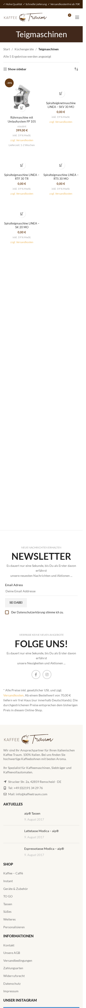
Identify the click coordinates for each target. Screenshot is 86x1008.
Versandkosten (13, 695)
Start (6, 49)
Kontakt (8, 945)
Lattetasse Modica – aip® (41, 831)
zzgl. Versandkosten (21, 140)
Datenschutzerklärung (31, 612)
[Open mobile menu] (77, 17)
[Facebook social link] (36, 674)
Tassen (7, 904)
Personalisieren (14, 927)
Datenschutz (12, 983)
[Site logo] (25, 17)
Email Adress (14, 585)
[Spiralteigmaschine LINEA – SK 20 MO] (21, 208)
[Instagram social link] (47, 674)
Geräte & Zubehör (15, 889)
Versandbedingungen (17, 960)
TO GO (8, 896)
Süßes (7, 911)
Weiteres (9, 919)
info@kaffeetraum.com (31, 794)
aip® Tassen (32, 813)
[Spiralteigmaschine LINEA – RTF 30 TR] (21, 160)
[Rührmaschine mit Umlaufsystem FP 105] (21, 95)
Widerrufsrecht (14, 976)
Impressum (11, 991)
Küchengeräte (24, 49)
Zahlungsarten (13, 968)
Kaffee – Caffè (13, 873)
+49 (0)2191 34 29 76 (28, 788)
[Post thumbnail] (12, 816)
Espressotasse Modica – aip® (44, 848)
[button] (22, 108)
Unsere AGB (11, 953)
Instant (8, 881)
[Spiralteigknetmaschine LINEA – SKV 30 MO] (61, 88)
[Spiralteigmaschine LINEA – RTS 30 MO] (61, 160)
